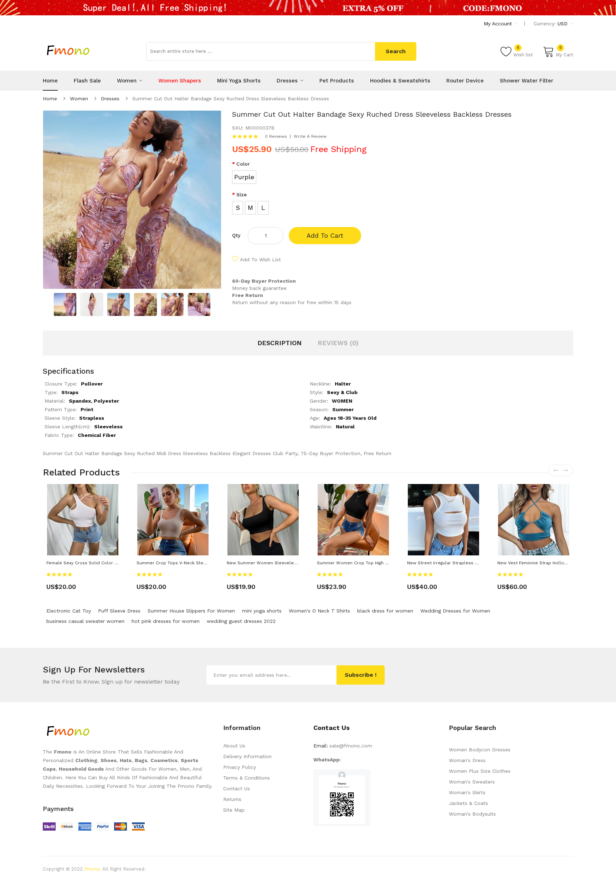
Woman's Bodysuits (472, 814)
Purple (244, 177)
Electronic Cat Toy (68, 611)
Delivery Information (247, 756)
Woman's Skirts (467, 792)
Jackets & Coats (468, 803)
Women (79, 98)
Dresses (110, 98)
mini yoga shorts (262, 611)
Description (279, 343)
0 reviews (276, 136)
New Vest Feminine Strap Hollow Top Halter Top (549, 562)
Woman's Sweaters (472, 782)
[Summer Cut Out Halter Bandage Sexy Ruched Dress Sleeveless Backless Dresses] (65, 304)
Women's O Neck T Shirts (319, 611)
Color (243, 164)
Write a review (310, 136)
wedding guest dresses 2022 (241, 621)
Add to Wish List (260, 259)
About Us (234, 746)
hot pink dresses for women (166, 621)
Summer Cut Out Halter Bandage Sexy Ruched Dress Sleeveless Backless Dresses (230, 98)
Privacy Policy (239, 767)
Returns (232, 799)
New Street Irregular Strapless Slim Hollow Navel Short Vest (472, 562)
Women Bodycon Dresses (479, 749)
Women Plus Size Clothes (479, 771)
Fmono (92, 869)
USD (563, 23)
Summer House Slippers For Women (191, 611)
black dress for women (385, 611)
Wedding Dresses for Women (455, 611)
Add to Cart (325, 235)
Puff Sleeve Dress (119, 611)
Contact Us (236, 788)
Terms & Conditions (246, 778)
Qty (236, 235)
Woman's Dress (467, 760)
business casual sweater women (85, 621)
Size (241, 194)
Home (50, 98)
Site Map (234, 810)
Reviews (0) (338, 343)
